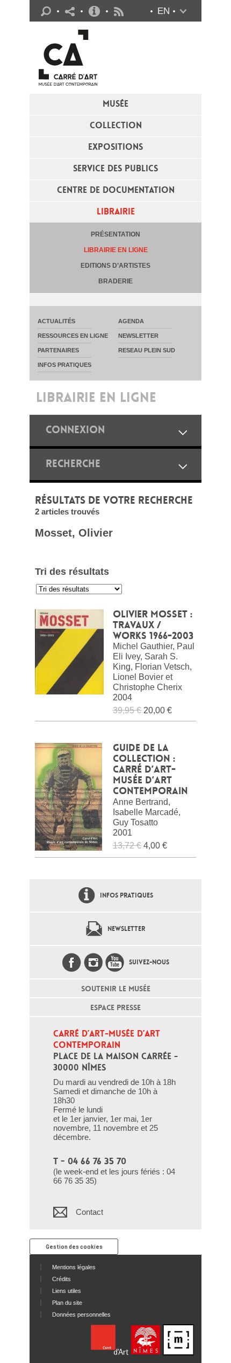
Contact (89, 1211)
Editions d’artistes (115, 265)
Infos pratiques (94, 11)
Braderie (115, 281)
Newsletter (126, 928)
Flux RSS (119, 11)
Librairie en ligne (116, 250)
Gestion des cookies (74, 1247)
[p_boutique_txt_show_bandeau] (182, 432)
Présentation (115, 234)
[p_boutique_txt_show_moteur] (182, 466)
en (163, 11)
